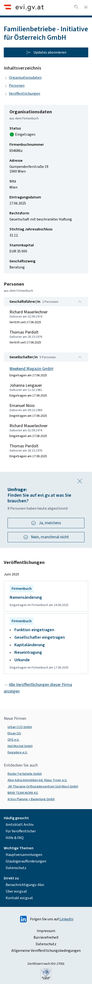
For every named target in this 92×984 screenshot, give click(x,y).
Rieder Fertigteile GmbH (25, 773)
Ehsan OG (14, 733)
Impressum (46, 930)
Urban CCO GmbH (20, 727)
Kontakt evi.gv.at (19, 898)
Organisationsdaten (25, 77)
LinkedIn (66, 919)
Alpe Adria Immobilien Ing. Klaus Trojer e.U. (37, 780)
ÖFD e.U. (13, 739)
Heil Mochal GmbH (20, 746)
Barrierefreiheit (46, 937)
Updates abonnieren (49, 52)
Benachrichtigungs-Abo (25, 884)
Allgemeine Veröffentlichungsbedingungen (46, 950)
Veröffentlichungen (24, 93)
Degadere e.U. (18, 752)
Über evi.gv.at (16, 891)
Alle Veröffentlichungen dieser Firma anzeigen (38, 688)
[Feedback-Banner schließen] (79, 481)
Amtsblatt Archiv (19, 824)
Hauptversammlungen (24, 854)
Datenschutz (16, 867)
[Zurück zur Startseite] (24, 7)
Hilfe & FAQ (15, 837)
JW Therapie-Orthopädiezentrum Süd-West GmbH (43, 786)
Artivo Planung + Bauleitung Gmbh (31, 799)
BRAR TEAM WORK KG (23, 793)
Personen (17, 85)
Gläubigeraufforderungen (26, 861)
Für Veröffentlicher (21, 831)
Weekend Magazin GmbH (31, 369)
